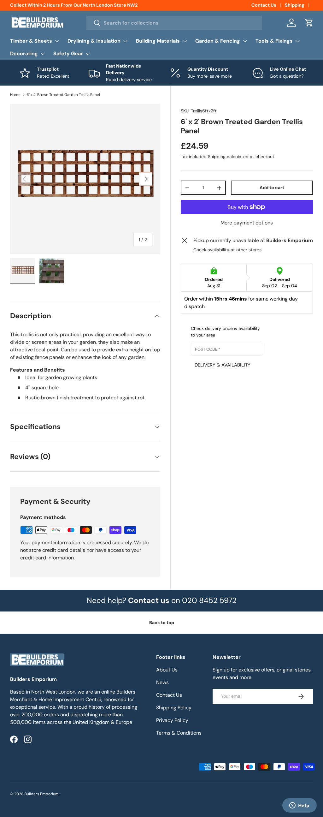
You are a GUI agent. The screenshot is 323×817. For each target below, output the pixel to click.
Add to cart (272, 187)
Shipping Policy (173, 707)
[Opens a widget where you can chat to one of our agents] (299, 806)
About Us (167, 669)
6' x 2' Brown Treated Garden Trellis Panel (63, 95)
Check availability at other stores (227, 250)
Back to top (161, 622)
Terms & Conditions (179, 733)
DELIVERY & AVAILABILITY (222, 365)
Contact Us (263, 5)
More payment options (246, 222)
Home (15, 95)
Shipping (294, 5)
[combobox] (174, 23)
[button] (309, 23)
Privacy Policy (172, 720)
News (162, 682)
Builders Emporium (42, 793)
